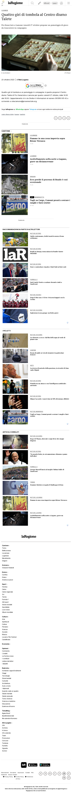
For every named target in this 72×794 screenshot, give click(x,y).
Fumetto (5, 746)
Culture (5, 617)
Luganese (5, 556)
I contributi (5, 658)
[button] (40, 773)
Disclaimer (13, 772)
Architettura (6, 683)
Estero (4, 572)
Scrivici (4, 751)
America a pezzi (7, 580)
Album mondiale (7, 612)
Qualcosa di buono (8, 706)
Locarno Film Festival (9, 637)
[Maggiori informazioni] (45, 85)
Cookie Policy (19, 776)
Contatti (27, 772)
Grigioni (4, 561)
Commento (6, 651)
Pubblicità (4, 774)
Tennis (4, 597)
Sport (4, 584)
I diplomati (5, 688)
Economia (6, 644)
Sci (3, 594)
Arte (3, 619)
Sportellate (5, 607)
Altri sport (5, 602)
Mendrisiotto (6, 558)
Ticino (4, 548)
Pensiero (5, 627)
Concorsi (5, 741)
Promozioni (6, 738)
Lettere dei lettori (7, 661)
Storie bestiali (6, 678)
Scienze (5, 629)
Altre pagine (7, 723)
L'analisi (4, 653)
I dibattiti (5, 664)
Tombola (5, 743)
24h (3, 725)
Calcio (4, 589)
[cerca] (32, 3)
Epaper (55, 3)
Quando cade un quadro (10, 691)
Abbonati (46, 3)
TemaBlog (6, 711)
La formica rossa (7, 656)
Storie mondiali (7, 605)
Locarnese (5, 553)
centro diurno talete (8, 114)
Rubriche (5, 668)
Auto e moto (6, 686)
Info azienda (6, 733)
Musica (4, 634)
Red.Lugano (23, 80)
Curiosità (5, 681)
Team (4, 735)
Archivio (5, 728)
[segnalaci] (39, 3)
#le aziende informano (9, 718)
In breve (5, 730)
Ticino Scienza (7, 699)
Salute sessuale (7, 696)
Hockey (4, 587)
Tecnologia (6, 676)
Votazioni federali (8, 568)
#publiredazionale (8, 716)
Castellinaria (6, 639)
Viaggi (4, 673)
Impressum (21, 772)
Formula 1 (5, 599)
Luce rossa (6, 610)
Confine (4, 575)
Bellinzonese (6, 550)
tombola (22, 114)
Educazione (6, 704)
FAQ (32, 772)
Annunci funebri (12, 774)
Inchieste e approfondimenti (11, 671)
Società (4, 632)
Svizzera (5, 565)
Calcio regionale (7, 592)
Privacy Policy (8, 776)
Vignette (5, 748)
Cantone (5, 545)
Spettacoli (5, 622)
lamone (17, 114)
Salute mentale (7, 694)
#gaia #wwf (6, 713)
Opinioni (5, 648)
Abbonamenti (5, 772)
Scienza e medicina (8, 701)
